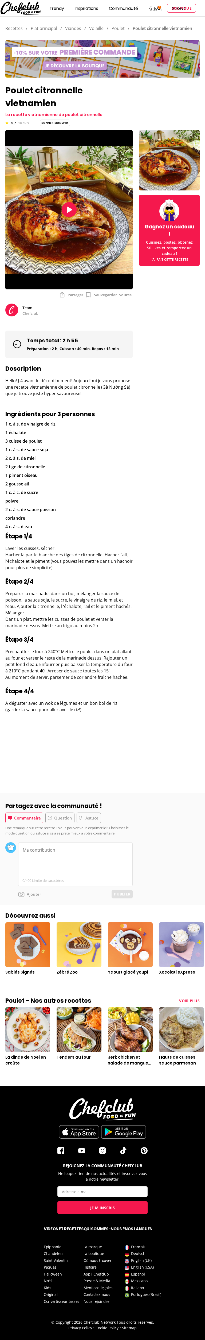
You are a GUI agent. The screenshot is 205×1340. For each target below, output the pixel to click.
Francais (138, 1246)
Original (51, 1294)
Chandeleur (54, 1253)
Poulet (118, 28)
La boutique (94, 1253)
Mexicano (139, 1280)
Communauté (123, 8)
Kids (47, 1287)
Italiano (137, 1287)
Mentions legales (98, 1287)
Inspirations (86, 8)
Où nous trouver (98, 1260)
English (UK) (141, 1260)
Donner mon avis (55, 123)
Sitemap (129, 1327)
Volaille (96, 28)
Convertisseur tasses (61, 1301)
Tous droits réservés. (135, 1322)
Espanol (138, 1274)
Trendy (56, 8)
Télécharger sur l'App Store (79, 1132)
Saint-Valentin (56, 1260)
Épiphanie (52, 1246)
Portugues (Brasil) (146, 1294)
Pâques (50, 1267)
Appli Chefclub (96, 1274)
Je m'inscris (102, 1207)
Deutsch (138, 1253)
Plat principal (44, 28)
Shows (179, 8)
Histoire (90, 1267)
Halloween (53, 1274)
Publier (122, 894)
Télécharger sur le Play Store (123, 1132)
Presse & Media (97, 1280)
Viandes (73, 28)
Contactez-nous (97, 1294)
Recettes (29, 8)
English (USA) (142, 1267)
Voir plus (189, 1000)
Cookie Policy (107, 1327)
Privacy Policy (80, 1327)
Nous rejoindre (96, 1301)
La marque (93, 1246)
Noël (48, 1280)
